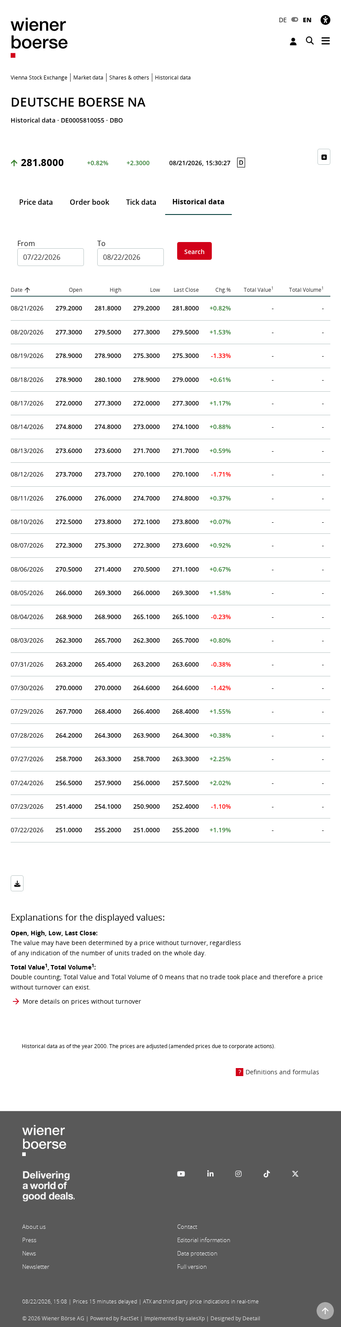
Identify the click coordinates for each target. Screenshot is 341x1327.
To (101, 243)
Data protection (197, 1253)
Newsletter (35, 1267)
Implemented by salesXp (174, 1318)
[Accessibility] (325, 19)
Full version (192, 1267)
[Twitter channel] (295, 1174)
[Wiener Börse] (39, 37)
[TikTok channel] (267, 1174)
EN (307, 20)
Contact (187, 1227)
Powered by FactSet (114, 1318)
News (29, 1253)
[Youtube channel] (181, 1174)
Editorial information (203, 1240)
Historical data (198, 202)
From (26, 243)
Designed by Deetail (235, 1318)
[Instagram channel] (238, 1174)
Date (17, 290)
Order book (89, 202)
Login (294, 41)
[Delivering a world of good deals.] (48, 1189)
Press (29, 1240)
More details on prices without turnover (82, 1001)
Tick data (141, 202)
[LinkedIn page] (210, 1174)
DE (283, 20)
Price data (36, 202)
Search (194, 251)
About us (34, 1227)
